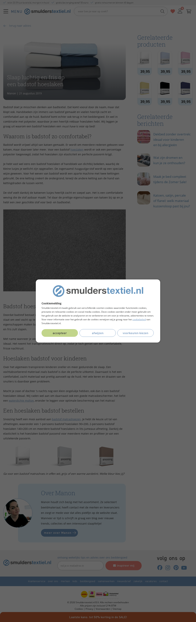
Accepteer (60, 333)
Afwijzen (98, 333)
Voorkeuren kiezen (135, 333)
